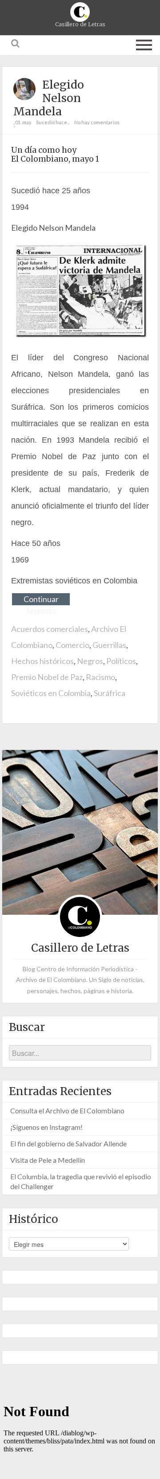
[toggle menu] (144, 43)
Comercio (72, 645)
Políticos (121, 661)
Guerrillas (109, 645)
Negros (90, 661)
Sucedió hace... (53, 122)
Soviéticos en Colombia (51, 693)
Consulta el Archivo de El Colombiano (67, 1110)
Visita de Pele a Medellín (47, 1160)
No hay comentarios (97, 122)
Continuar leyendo (41, 599)
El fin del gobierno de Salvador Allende (68, 1143)
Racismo (100, 677)
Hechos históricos (42, 661)
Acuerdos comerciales (49, 629)
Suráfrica (109, 693)
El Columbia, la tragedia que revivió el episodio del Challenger (80, 1181)
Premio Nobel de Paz (47, 677)
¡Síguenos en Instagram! (46, 1127)
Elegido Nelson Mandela (48, 97)
